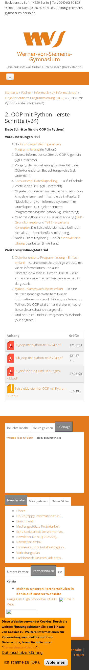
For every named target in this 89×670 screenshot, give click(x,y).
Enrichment (24, 521)
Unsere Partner (17, 572)
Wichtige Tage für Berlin (21, 437)
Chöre (20, 511)
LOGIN (79, 655)
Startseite (11, 92)
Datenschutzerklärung (19, 647)
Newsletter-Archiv (28, 542)
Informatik (41, 92)
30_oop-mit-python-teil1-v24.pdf (38, 345)
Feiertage (63, 427)
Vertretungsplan (28, 552)
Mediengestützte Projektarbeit (38, 526)
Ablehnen (56, 662)
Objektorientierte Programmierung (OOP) (35, 98)
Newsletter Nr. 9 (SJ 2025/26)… (37, 537)
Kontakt (75, 650)
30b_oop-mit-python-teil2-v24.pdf (39, 358)
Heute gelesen (43, 428)
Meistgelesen (38, 501)
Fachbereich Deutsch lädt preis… (39, 558)
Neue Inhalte (16, 500)
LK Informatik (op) (64, 92)
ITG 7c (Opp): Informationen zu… (39, 516)
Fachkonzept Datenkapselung (38, 181)
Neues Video (60, 501)
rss (60, 572)
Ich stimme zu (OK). (22, 662)
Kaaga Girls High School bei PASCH (32, 599)
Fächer (26, 92)
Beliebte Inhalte (18, 428)
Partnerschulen (44, 571)
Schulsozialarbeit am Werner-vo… (40, 531)
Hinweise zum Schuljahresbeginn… (41, 547)
